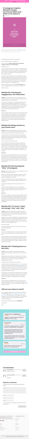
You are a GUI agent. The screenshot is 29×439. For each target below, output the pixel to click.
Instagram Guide (3, 428)
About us (17, 429)
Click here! (15, 1)
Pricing (16, 420)
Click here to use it (14, 351)
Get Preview (17, 418)
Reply (24, 370)
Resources (2, 429)
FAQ (16, 426)
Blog (1, 426)
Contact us (17, 427)
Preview (26, 281)
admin (5, 15)
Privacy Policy (22, 434)
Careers (16, 428)
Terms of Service (17, 434)
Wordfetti (19, 49)
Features (16, 419)
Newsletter (2, 427)
